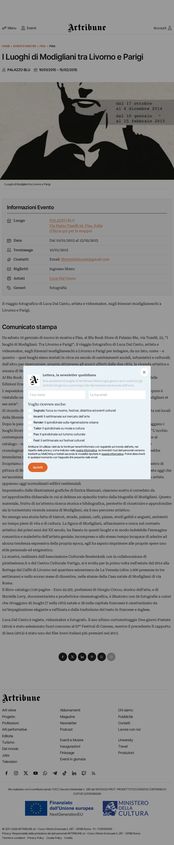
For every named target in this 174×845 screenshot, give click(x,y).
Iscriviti (38, 467)
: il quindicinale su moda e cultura (59, 428)
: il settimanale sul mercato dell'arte (62, 416)
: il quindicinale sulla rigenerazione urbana (66, 422)
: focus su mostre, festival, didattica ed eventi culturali (75, 410)
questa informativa (112, 453)
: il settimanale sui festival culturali (59, 440)
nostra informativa (86, 450)
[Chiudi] (144, 372)
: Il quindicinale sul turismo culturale (59, 434)
